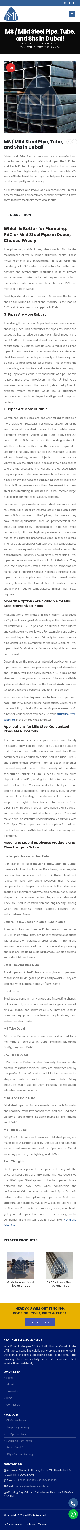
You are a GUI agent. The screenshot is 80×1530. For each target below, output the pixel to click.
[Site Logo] (11, 14)
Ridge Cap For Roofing (19, 1454)
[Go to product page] (20, 1265)
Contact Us (13, 1404)
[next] (74, 141)
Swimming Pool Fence (19, 1440)
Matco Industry (15, 1523)
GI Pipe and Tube (16, 1434)
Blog (9, 1397)
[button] (72, 14)
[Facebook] (61, 3)
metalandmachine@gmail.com (32, 1486)
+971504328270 (46, 1480)
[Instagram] (65, 3)
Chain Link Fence (16, 1420)
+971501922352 (26, 1480)
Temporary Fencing (17, 1427)
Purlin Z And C (14, 1447)
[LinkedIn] (69, 3)
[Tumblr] (73, 3)
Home (9, 1377)
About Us (12, 1384)
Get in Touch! (40, 1322)
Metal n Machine (38, 1523)
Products (12, 1391)
